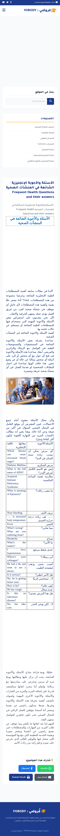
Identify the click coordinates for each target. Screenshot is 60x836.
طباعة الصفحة (19, 777)
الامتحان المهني (47, 138)
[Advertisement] (30, 48)
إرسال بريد (42, 777)
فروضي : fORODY (37, 10)
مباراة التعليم (48, 150)
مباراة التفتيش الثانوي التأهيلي (40, 161)
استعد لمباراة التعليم (44, 127)
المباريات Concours (46, 144)
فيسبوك (25, 768)
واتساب (43, 768)
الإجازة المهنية (48, 133)
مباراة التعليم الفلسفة (44, 156)
